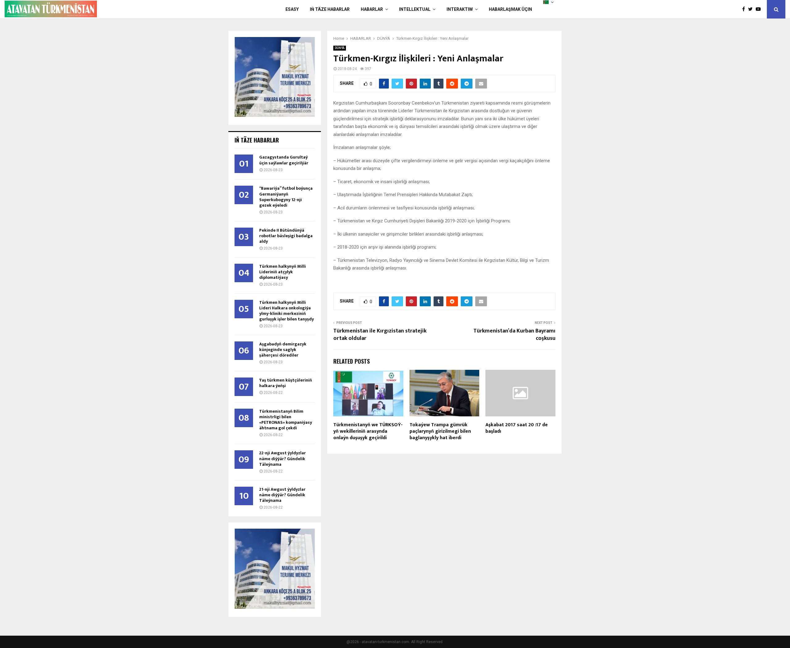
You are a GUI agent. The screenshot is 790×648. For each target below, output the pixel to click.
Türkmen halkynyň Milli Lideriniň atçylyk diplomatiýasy (282, 272)
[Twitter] (752, 9)
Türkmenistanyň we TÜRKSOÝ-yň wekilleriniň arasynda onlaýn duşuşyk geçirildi (368, 431)
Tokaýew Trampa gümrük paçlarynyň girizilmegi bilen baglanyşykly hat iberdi (440, 431)
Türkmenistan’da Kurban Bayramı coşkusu (514, 334)
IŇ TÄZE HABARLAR (330, 9)
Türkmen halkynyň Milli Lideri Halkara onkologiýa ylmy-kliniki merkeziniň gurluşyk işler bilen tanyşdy (286, 311)
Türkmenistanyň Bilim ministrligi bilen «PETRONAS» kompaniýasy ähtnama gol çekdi (285, 419)
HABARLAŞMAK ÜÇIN (510, 9)
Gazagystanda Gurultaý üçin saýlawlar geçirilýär (283, 160)
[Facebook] (745, 9)
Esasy (292, 9)
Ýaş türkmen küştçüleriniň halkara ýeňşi (285, 383)
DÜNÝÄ (339, 48)
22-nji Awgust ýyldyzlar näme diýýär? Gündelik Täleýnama (282, 458)
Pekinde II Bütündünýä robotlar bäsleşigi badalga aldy (286, 236)
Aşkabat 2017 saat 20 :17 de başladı (516, 428)
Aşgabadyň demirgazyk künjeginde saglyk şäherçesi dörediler (282, 350)
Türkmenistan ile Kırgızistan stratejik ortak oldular (379, 334)
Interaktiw (460, 9)
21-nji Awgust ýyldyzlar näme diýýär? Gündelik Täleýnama (282, 495)
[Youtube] (760, 9)
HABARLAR (372, 9)
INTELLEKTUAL (414, 9)
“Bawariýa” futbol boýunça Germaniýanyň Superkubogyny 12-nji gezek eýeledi (286, 196)
